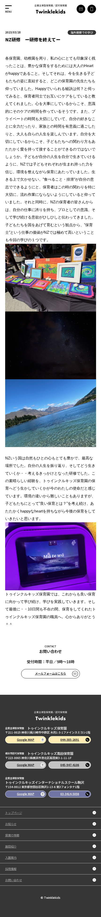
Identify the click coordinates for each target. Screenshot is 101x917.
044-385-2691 (69, 740)
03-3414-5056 (69, 794)
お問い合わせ (13, 880)
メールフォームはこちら (50, 673)
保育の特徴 (12, 835)
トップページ (13, 812)
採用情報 (10, 868)
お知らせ (10, 824)
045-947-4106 (69, 765)
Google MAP (25, 740)
